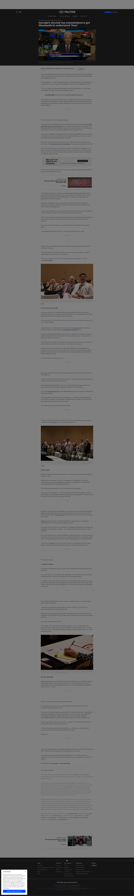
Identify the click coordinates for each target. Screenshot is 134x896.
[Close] (25, 871)
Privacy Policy (6, 888)
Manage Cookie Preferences (14, 891)
